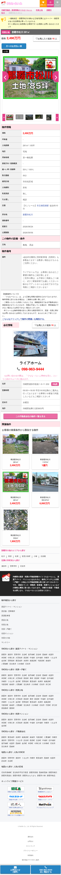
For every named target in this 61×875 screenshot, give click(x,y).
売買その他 (5, 638)
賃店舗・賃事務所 (8, 611)
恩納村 (44, 654)
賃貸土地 (4, 620)
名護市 (51, 654)
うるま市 (53, 657)
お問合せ (30, 841)
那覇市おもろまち (29, 775)
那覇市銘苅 (53, 772)
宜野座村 (11, 660)
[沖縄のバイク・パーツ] (45, 796)
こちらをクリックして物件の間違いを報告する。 (24, 318)
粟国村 (11, 708)
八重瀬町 (4, 663)
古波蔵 (43, 556)
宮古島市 (12, 663)
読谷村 (38, 654)
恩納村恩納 (43, 772)
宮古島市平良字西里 (20, 772)
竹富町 (48, 705)
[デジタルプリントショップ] (45, 804)
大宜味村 (19, 657)
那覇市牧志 (51, 775)
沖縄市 (46, 657)
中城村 (32, 657)
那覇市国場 (33, 772)
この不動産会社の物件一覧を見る (30, 416)
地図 (56, 384)
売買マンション (7, 633)
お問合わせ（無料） (15, 870)
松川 (31, 214)
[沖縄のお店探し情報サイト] (16, 788)
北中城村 (39, 657)
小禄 (35, 556)
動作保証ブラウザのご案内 (30, 860)
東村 (31, 678)
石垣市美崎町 (6, 772)
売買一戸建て (6, 629)
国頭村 (26, 678)
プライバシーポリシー (30, 851)
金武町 (4, 660)
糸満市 (26, 660)
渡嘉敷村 (4, 708)
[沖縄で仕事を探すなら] (16, 804)
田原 (10, 556)
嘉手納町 (31, 654)
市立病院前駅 (43, 205)
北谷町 (24, 654)
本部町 (4, 657)
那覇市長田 (17, 775)
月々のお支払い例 (14, 45)
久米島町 (20, 663)
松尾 (16, 556)
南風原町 (33, 660)
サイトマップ (30, 846)
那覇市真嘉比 (6, 775)
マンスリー (5, 642)
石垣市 (22, 566)
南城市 (48, 660)
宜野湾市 (13, 566)
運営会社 (30, 837)
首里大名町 (26, 556)
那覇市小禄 (41, 775)
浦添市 (4, 566)
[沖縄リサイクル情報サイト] (16, 812)
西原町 (26, 657)
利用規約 (30, 855)
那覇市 (26, 214)
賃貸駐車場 (5, 615)
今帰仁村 (11, 657)
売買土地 (4, 624)
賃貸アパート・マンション (11, 606)
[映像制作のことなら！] (45, 788)
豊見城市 (19, 660)
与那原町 (41, 660)
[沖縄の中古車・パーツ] (16, 796)
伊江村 (48, 684)
